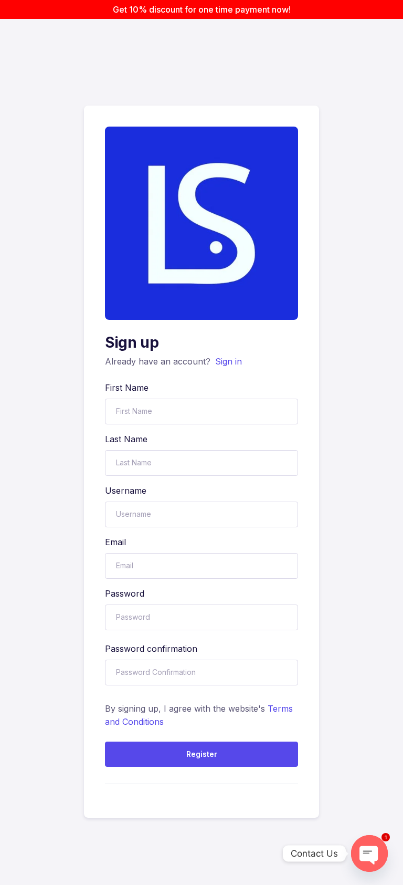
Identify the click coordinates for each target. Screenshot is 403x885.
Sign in (228, 361)
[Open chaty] (369, 853)
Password (124, 593)
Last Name (126, 439)
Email (115, 542)
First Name (127, 387)
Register (201, 753)
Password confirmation (151, 648)
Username (125, 490)
